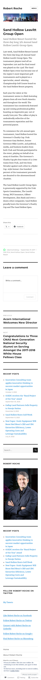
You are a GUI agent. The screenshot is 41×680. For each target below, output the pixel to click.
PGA (8, 252)
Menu (34, 8)
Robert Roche (12, 8)
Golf (4, 252)
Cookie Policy (14, 671)
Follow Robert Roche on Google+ (18, 634)
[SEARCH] (35, 450)
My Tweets (8, 602)
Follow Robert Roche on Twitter (17, 620)
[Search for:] (18, 450)
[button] (20, 494)
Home (6, 649)
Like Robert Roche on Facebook (17, 615)
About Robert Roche (12, 655)
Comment (29, 297)
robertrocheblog (13, 250)
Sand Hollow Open (18, 252)
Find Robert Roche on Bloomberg (18, 638)
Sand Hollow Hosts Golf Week (18, 415)
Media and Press (10, 660)
